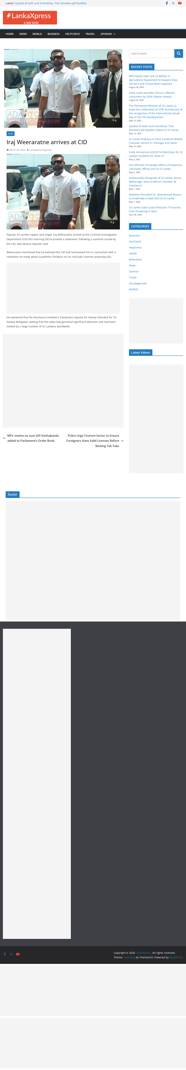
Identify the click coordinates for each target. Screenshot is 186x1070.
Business (54, 34)
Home (10, 34)
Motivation (135, 259)
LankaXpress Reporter (41, 149)
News (23, 34)
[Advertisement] (63, 288)
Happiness (135, 247)
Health (133, 253)
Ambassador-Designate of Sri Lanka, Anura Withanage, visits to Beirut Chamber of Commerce (155, 181)
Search (178, 53)
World (37, 34)
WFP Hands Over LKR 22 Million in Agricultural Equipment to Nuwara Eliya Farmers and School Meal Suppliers (153, 79)
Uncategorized (138, 283)
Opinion (106, 34)
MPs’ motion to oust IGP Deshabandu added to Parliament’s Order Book (33, 438)
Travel (90, 34)
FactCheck (72, 34)
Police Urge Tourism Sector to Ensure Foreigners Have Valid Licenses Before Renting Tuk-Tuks (92, 441)
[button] (114, 33)
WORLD (133, 289)
